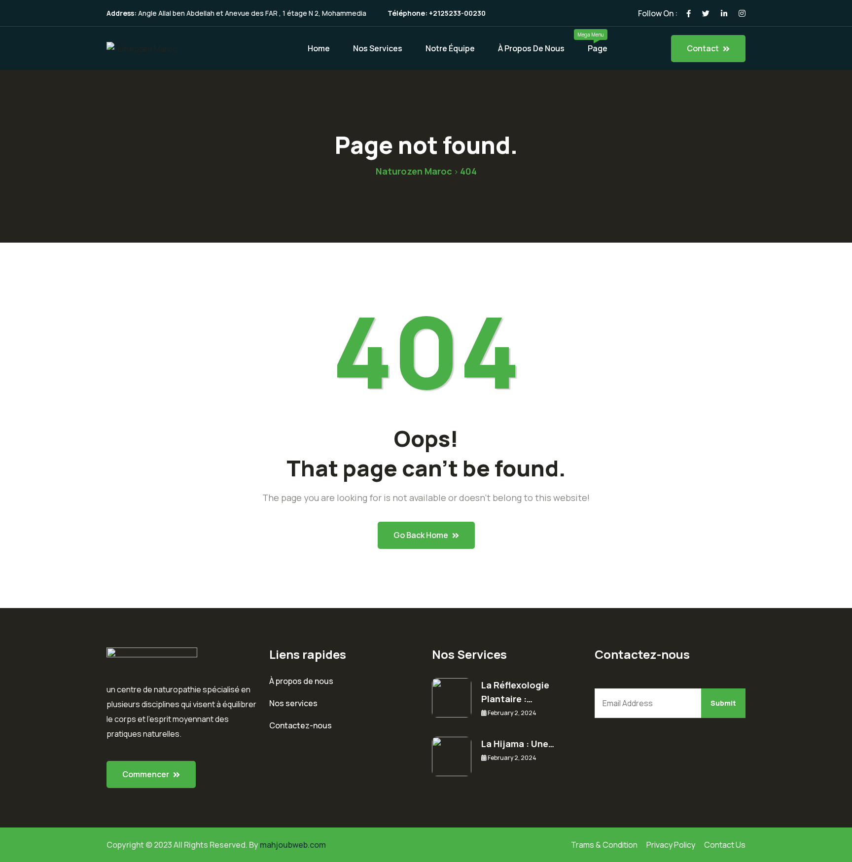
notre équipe (450, 48)
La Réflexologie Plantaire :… (515, 692)
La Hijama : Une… (517, 744)
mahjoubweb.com (293, 844)
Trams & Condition (604, 844)
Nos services (293, 703)
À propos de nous (531, 48)
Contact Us (725, 844)
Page (597, 48)
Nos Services (377, 48)
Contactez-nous (300, 725)
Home (319, 48)
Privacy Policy (670, 844)
